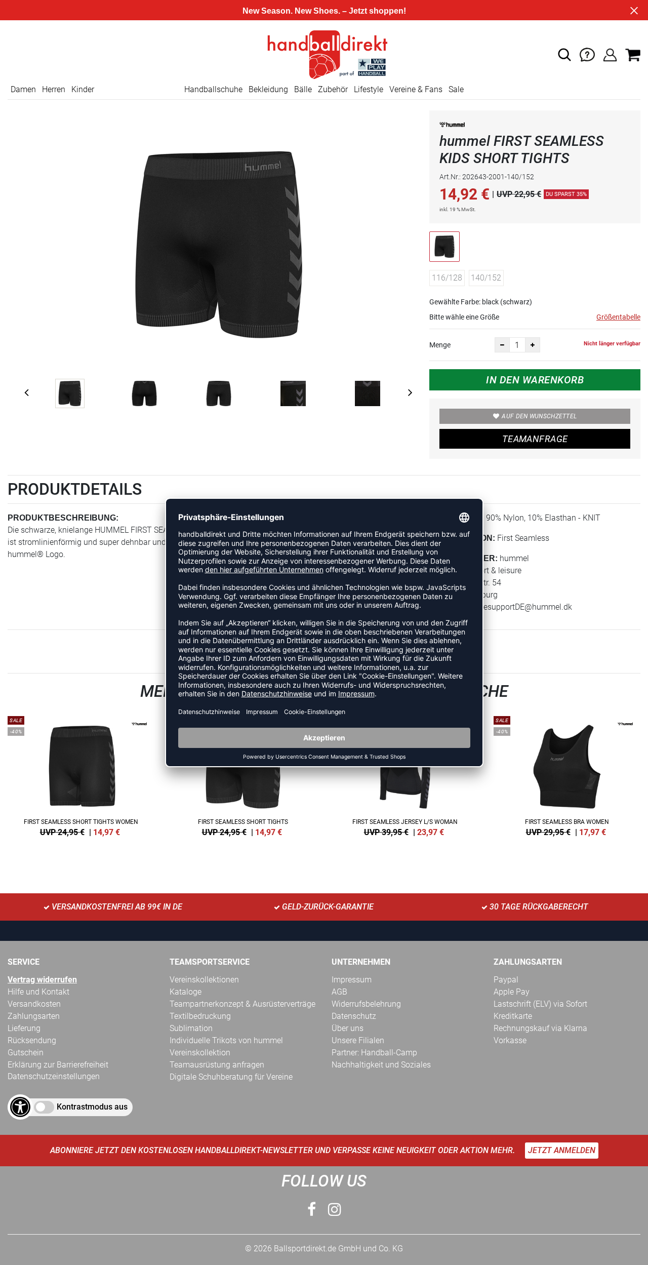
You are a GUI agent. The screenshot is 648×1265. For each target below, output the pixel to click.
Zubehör (333, 89)
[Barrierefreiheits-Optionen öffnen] (20, 1107)
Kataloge (185, 992)
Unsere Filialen (358, 1040)
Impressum (352, 979)
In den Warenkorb (535, 380)
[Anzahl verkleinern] (502, 344)
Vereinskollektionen (204, 979)
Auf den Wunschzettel (539, 416)
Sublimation (191, 1028)
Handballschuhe (213, 89)
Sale (456, 89)
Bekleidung (268, 89)
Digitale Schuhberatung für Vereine (231, 1077)
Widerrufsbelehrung (366, 1004)
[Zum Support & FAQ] (587, 54)
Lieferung (24, 1028)
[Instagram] (334, 1209)
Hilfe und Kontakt (38, 992)
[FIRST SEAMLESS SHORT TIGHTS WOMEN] (81, 774)
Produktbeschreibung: (63, 517)
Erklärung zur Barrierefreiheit (58, 1065)
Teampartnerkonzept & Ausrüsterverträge (242, 1004)
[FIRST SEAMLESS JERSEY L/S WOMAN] (405, 774)
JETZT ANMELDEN (561, 1150)
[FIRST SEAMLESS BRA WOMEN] (567, 774)
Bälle (303, 89)
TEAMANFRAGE (535, 438)
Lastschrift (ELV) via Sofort (540, 1004)
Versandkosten (34, 1004)
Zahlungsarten (34, 1016)
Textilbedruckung (200, 1016)
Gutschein (26, 1052)
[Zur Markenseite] (452, 126)
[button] (564, 54)
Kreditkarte (513, 1016)
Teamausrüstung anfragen (217, 1065)
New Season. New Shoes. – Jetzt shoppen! (324, 11)
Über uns (347, 1028)
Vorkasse (510, 1040)
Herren (53, 89)
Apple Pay (512, 992)
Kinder (82, 89)
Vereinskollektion (200, 1052)
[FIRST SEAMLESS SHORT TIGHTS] (243, 774)
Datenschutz (354, 1016)
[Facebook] (311, 1209)
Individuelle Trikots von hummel (226, 1040)
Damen (23, 89)
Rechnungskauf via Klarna (540, 1028)
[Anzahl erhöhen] (532, 344)
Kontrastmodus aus (92, 1107)
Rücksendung (32, 1040)
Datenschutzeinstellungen (54, 1076)
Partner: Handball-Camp (374, 1052)
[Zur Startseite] (324, 54)
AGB (339, 992)
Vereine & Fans (415, 89)
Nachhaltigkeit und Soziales (381, 1065)
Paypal (506, 979)
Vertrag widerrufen (42, 979)
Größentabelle (618, 317)
